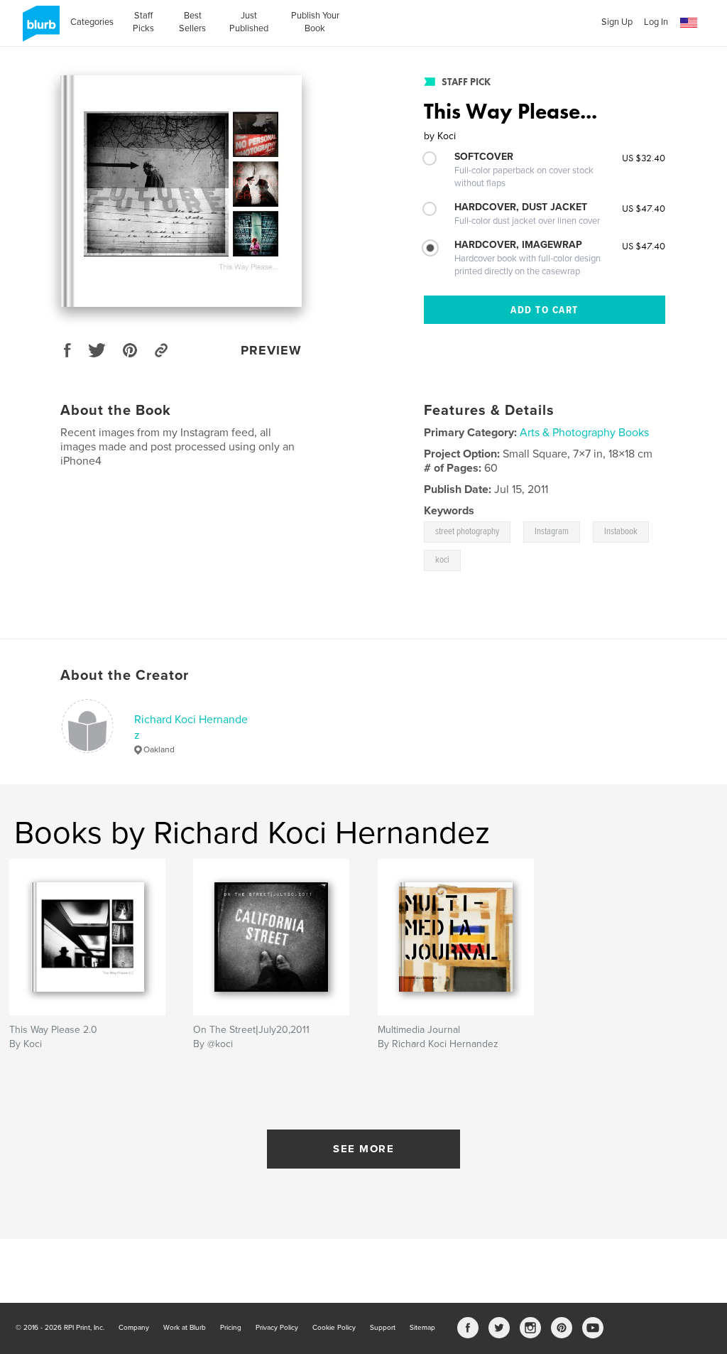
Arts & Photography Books (584, 433)
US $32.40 (643, 157)
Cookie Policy (334, 1327)
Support (382, 1327)
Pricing (230, 1327)
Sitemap (422, 1327)
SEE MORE (363, 1148)
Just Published (248, 22)
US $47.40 (643, 208)
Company (134, 1327)
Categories (92, 22)
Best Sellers (192, 22)
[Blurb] (38, 29)
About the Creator (124, 675)
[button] (688, 23)
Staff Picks (143, 22)
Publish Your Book (315, 22)
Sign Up (617, 22)
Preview (271, 350)
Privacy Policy (277, 1327)
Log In (656, 22)
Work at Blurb (184, 1327)
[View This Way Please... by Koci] (181, 191)
